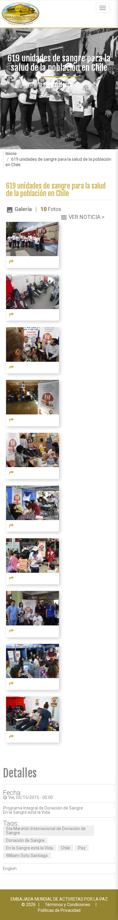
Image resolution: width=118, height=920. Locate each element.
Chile (65, 848)
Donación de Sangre (25, 840)
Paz (82, 848)
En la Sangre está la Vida (29, 848)
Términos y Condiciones (67, 904)
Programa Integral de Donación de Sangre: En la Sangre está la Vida (43, 810)
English (10, 868)
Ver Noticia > (86, 217)
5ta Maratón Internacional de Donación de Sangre (46, 830)
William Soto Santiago (27, 855)
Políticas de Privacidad (59, 910)
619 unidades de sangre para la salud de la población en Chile (56, 190)
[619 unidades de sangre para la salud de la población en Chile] (32, 238)
